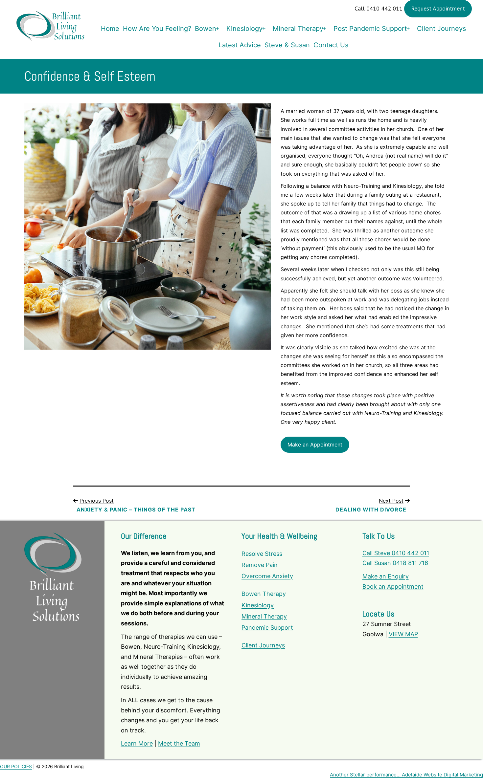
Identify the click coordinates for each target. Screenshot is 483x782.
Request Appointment (438, 8)
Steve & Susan (287, 45)
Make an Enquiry (385, 576)
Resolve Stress (262, 553)
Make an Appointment (315, 444)
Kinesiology (244, 29)
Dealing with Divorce (370, 509)
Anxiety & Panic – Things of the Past (136, 509)
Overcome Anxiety (267, 576)
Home (110, 29)
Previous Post (97, 500)
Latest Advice (239, 45)
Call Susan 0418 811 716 (395, 562)
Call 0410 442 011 (378, 8)
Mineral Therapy (298, 29)
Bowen (205, 29)
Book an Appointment (393, 586)
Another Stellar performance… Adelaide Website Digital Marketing (406, 774)
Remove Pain (260, 564)
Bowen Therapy (264, 593)
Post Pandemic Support (370, 29)
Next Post (391, 500)
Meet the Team (179, 743)
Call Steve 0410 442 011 (395, 553)
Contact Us (330, 45)
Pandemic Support (267, 627)
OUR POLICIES (16, 766)
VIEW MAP (403, 634)
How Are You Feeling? (157, 29)
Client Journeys (441, 29)
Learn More (137, 743)
